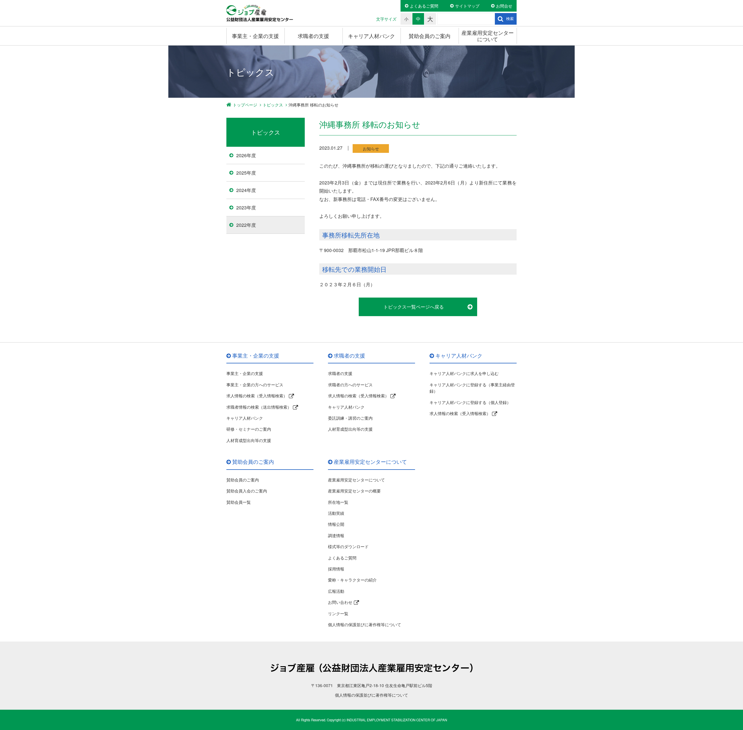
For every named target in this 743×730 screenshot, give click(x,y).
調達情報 (336, 535)
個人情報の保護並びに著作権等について (364, 624)
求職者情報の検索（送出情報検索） (258, 407)
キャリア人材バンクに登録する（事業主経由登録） (472, 388)
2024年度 (246, 190)
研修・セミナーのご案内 (248, 429)
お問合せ (504, 6)
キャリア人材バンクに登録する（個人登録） (470, 402)
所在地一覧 (338, 502)
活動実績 (336, 513)
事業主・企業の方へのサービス (254, 384)
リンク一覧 (338, 613)
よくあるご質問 (424, 6)
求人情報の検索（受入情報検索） (256, 395)
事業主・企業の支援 (255, 35)
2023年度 (246, 207)
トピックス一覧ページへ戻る (413, 306)
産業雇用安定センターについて (487, 36)
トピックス (273, 105)
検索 (510, 19)
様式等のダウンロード (348, 546)
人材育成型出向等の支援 (248, 440)
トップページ (245, 105)
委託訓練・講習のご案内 (350, 418)
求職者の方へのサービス (350, 384)
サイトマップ (467, 6)
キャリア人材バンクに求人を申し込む (464, 373)
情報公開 (336, 524)
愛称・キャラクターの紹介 (352, 580)
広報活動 (336, 591)
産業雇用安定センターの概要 (354, 491)
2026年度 (246, 155)
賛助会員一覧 (238, 502)
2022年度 (246, 225)
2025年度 (246, 172)
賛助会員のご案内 (429, 35)
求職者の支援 (313, 35)
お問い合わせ (340, 602)
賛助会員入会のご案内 (246, 491)
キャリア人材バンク (371, 35)
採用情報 (336, 569)
